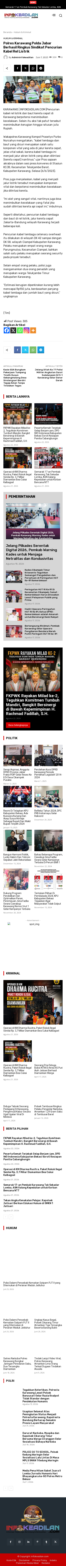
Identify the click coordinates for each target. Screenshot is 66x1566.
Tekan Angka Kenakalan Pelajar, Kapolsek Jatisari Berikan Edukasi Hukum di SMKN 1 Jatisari (28, 1203)
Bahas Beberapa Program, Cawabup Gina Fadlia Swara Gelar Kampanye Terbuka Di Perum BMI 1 (48, 858)
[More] (33, 330)
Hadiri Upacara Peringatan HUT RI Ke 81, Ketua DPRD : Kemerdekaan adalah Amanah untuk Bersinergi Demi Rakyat (41, 613)
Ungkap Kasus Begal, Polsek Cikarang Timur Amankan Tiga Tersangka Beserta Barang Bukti (48, 1323)
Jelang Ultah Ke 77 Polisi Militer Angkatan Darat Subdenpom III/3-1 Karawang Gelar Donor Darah (49, 374)
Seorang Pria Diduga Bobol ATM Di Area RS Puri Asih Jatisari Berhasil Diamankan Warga (48, 1069)
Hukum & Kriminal (22, 32)
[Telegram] (40, 68)
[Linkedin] (28, 1542)
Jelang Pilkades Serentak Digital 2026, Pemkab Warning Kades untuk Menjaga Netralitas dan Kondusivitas (31, 552)
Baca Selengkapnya (18, 725)
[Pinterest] (37, 1542)
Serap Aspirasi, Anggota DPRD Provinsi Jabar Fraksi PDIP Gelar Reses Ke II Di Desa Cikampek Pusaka (17, 774)
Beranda (7, 32)
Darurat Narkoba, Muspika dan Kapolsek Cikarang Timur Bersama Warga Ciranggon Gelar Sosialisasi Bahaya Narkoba (42, 1437)
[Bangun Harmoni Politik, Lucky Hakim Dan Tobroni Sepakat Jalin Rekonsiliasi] (17, 840)
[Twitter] (25, 68)
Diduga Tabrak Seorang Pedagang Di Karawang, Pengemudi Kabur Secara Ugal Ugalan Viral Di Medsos (17, 1111)
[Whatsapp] (20, 330)
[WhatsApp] (33, 68)
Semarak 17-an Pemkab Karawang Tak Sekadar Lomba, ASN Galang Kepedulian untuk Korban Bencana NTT (47, 477)
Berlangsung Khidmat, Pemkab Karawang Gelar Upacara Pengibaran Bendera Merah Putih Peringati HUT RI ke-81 (42, 630)
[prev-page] (5, 1217)
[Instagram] (26, 330)
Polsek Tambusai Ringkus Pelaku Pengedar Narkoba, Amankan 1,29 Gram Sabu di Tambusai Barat (48, 1110)
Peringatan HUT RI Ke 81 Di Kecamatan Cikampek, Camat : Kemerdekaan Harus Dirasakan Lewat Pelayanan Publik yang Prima (42, 594)
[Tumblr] (46, 1542)
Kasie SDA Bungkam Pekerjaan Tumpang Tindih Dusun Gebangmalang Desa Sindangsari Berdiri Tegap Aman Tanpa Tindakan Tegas (14, 377)
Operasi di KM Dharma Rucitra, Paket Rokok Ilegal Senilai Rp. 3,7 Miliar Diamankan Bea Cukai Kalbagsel (17, 477)
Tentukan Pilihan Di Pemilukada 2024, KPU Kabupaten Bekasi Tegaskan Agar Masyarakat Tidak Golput (47, 898)
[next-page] (11, 1217)
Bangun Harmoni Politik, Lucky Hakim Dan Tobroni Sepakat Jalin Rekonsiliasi (17, 857)
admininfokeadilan (23, 57)
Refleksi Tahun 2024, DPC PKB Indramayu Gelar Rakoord (48, 813)
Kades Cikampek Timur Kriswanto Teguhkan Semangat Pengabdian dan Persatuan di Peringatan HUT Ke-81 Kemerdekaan (41, 575)
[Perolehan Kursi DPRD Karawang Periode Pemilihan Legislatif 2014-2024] (48, 755)
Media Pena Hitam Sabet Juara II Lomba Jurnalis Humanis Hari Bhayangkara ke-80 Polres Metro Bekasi (42, 1475)
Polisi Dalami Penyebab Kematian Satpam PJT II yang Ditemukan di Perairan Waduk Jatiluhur (31, 1284)
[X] (13, 330)
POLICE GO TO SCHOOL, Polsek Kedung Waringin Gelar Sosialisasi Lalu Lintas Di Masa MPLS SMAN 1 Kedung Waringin (41, 1456)
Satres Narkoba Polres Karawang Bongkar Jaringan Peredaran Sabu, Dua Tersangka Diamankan (17, 1363)
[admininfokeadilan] (6, 57)
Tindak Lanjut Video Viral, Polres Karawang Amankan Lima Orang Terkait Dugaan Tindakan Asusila (47, 1363)
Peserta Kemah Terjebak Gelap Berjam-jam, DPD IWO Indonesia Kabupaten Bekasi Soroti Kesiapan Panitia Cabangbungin (48, 433)
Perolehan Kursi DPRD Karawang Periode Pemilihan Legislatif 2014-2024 (48, 773)
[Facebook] (17, 68)
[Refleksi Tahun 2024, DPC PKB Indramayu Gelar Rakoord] (48, 796)
